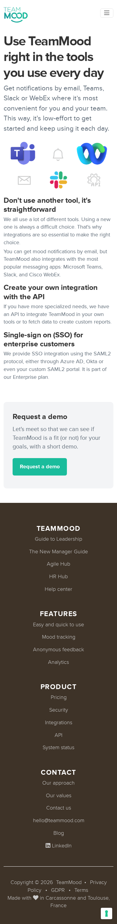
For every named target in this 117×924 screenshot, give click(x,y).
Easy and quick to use (58, 624)
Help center (58, 589)
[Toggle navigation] (106, 13)
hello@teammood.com (58, 820)
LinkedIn (61, 845)
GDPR (58, 890)
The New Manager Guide (58, 551)
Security (58, 710)
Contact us (58, 807)
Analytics (58, 662)
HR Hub (58, 576)
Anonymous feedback (58, 649)
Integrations (58, 722)
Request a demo (40, 466)
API (58, 735)
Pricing (59, 697)
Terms (81, 890)
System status (58, 747)
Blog (58, 833)
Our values (58, 795)
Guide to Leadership (58, 539)
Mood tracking (58, 637)
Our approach (58, 783)
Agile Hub (58, 564)
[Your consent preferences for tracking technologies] (106, 913)
